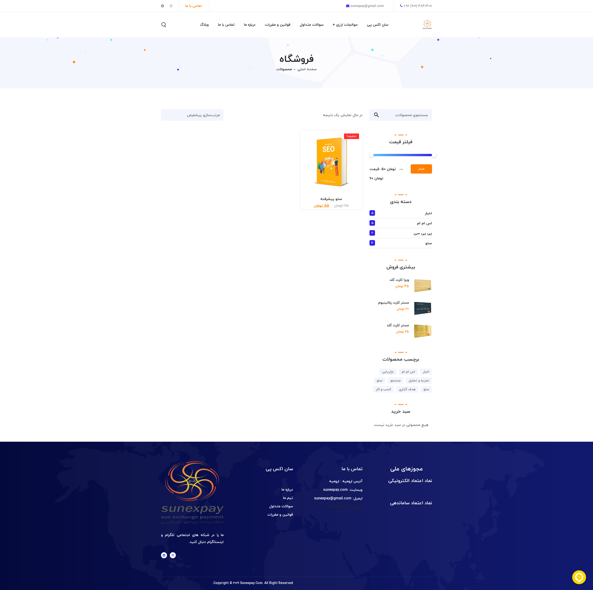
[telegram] (164, 555)
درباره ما (287, 489)
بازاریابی (388, 371)
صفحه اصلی (307, 69)
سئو (428, 243)
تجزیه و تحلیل (419, 380)
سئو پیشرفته (331, 199)
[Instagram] (173, 555)
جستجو (374, 115)
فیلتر (421, 168)
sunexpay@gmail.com (366, 6)
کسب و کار (383, 389)
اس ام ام (424, 223)
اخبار (428, 213)
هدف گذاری (407, 389)
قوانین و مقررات (280, 514)
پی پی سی (423, 233)
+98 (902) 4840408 (418, 6)
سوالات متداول (281, 506)
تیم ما (288, 498)
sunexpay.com (335, 489)
